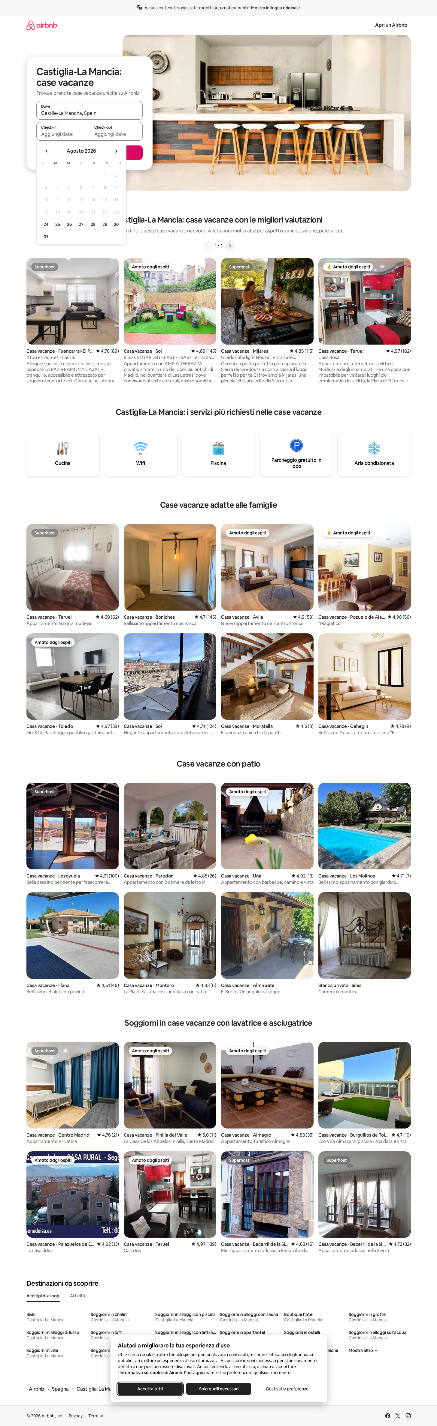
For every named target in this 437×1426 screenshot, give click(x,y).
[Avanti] (230, 246)
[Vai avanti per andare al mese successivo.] (116, 151)
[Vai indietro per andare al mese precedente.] (47, 151)
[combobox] (89, 113)
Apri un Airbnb (391, 25)
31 (46, 236)
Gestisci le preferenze (287, 1389)
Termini (95, 1416)
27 (81, 224)
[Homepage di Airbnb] (41, 25)
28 (93, 224)
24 (46, 224)
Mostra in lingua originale (275, 7)
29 (104, 224)
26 (69, 224)
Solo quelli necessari (218, 1389)
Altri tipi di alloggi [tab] (43, 1296)
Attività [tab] (77, 1296)
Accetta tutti (150, 1389)
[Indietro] (207, 246)
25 (57, 224)
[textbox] (63, 134)
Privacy (76, 1416)
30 (116, 224)
